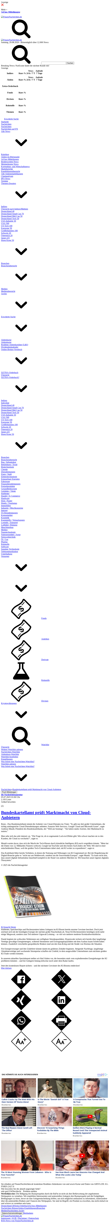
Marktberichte (7, 169)
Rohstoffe (5, 544)
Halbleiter (5, 493)
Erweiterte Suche (11, 119)
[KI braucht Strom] (26, 924)
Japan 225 (5, 238)
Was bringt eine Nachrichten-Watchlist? (17, 761)
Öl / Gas (4, 539)
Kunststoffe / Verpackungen (13, 520)
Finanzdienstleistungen (10, 484)
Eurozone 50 (6, 228)
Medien (4, 289)
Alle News (5, 131)
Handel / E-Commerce (10, 496)
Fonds (44, 618)
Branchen (5, 263)
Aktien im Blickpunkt (10, 157)
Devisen (44, 701)
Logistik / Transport (9, 522)
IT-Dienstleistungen (9, 513)
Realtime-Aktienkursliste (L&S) (14, 345)
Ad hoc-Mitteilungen (10, 12)
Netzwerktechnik (8, 537)
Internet (4, 510)
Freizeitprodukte (8, 486)
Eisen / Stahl (6, 474)
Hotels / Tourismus (9, 503)
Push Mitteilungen (9, 792)
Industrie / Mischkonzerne (12, 508)
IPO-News (5, 178)
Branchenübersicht (9, 266)
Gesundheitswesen (9, 489)
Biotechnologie (7, 467)
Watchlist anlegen (8, 764)
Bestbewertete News (10, 162)
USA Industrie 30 (8, 221)
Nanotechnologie (8, 532)
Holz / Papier (6, 501)
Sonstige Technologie (10, 549)
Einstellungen (7, 759)
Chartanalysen (7, 176)
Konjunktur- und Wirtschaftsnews (15, 166)
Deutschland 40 (7, 211)
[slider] (5, 804)
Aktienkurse (6, 340)
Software (5, 547)
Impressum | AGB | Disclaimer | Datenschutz (20, 1218)
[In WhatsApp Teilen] (21, 1030)
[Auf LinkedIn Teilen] (61, 1009)
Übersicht (5, 375)
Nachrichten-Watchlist (10, 752)
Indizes (4, 206)
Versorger (5, 556)
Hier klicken (6, 968)
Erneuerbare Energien (10, 479)
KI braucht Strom (8, 927)
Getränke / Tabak (8, 491)
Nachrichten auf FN (9, 129)
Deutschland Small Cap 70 (12, 214)
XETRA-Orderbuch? (10, 377)
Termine (4, 181)
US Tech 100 (6, 226)
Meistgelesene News (10, 164)
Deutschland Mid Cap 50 (11, 216)
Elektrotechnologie (9, 476)
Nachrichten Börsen (9, 1208)
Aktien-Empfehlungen (27, 1208)
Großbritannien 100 (9, 230)
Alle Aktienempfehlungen (12, 174)
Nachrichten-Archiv (16, 1210)
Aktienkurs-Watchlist (10, 754)
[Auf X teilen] (61, 989)
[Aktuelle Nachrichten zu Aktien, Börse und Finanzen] (11, 17)
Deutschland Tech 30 (10, 218)
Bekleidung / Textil (9, 464)
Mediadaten (28, 1213)
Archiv (4, 294)
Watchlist (45, 744)
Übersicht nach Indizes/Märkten (14, 209)
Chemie (4, 469)
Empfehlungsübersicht (10, 171)
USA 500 (5, 223)
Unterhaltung (6, 554)
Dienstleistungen (8, 472)
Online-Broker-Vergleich (11, 349)
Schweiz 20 (6, 233)
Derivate (45, 659)
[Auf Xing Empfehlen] (21, 1009)
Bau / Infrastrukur (8, 462)
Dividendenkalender (9, 347)
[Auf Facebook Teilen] (21, 989)
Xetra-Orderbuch (21, 1206)
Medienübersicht (8, 291)
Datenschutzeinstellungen (12, 1213)
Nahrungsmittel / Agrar (11, 534)
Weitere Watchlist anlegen (12, 749)
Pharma (4, 542)
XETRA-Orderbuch (9, 372)
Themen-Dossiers (8, 183)
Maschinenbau (7, 527)
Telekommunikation (9, 551)
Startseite (5, 122)
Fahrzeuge (5, 481)
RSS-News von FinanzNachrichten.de (17, 1221)
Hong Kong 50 (7, 240)
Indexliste (5, 403)
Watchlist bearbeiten (9, 757)
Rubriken (5, 154)
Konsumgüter (7, 515)
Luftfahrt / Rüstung (9, 525)
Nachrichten (6, 124)
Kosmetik (5, 518)
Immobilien (6, 505)
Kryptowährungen (9, 703)
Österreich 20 (6, 235)
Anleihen (45, 639)
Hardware (5, 498)
